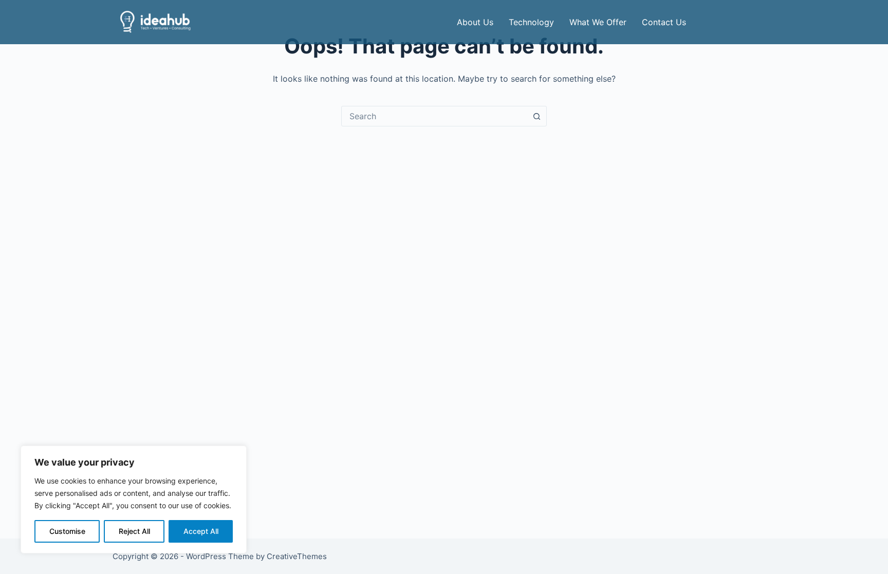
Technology (531, 22)
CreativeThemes (297, 556)
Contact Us (664, 22)
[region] (134, 499)
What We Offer (597, 22)
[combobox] (434, 116)
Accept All (200, 531)
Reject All (134, 531)
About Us (475, 22)
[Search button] (536, 116)
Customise (67, 531)
